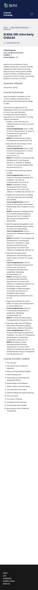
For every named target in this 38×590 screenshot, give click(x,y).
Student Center (9, 581)
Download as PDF (13, 43)
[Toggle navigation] (31, 14)
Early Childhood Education (19, 27)
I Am (4, 575)
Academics (7, 578)
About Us (6, 583)
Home (6, 27)
